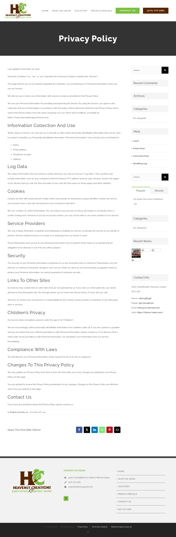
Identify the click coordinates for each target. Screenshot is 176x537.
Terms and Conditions (99, 527)
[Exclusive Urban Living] (156, 253)
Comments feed (141, 156)
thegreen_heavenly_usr (19, 412)
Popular (140, 190)
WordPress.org (140, 163)
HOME (121, 471)
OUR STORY (124, 486)
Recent (159, 190)
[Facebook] (66, 498)
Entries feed (139, 148)
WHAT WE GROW (126, 479)
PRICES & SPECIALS (127, 494)
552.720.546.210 (146, 303)
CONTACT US (124, 501)
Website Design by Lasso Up (121, 527)
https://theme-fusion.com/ (150, 312)
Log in (136, 141)
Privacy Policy (83, 527)
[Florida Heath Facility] (136, 253)
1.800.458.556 (145, 298)
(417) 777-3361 (74, 482)
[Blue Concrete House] (136, 263)
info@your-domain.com (149, 308)
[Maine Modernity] (146, 253)
